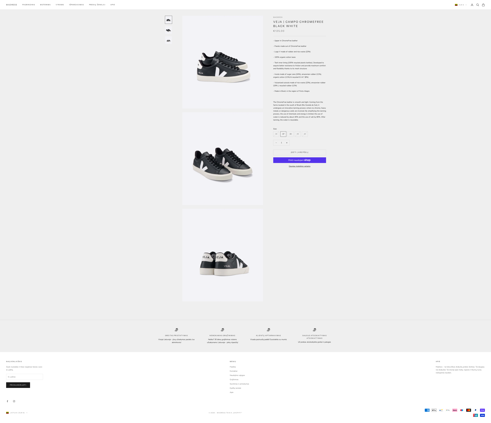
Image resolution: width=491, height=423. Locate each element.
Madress (278, 17)
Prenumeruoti (18, 385)
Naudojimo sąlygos (237, 375)
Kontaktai (233, 371)
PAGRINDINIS (28, 5)
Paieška (233, 367)
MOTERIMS (45, 5)
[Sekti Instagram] (14, 401)
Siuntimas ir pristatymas (239, 384)
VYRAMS (60, 5)
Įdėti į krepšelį (299, 152)
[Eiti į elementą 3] (168, 40)
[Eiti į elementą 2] (168, 30)
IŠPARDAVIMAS (76, 5)
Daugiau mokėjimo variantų (299, 166)
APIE (112, 5)
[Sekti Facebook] (7, 401)
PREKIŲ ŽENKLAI (97, 5)
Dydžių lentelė (235, 388)
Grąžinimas (234, 379)
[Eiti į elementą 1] (168, 20)
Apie (231, 392)
